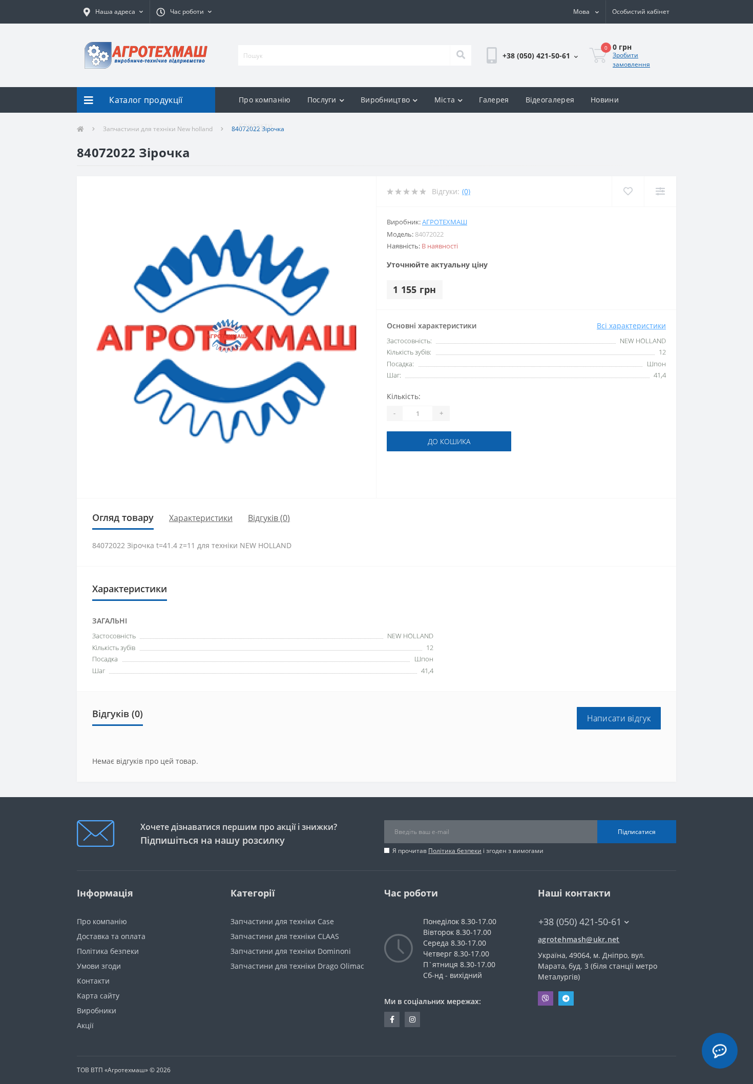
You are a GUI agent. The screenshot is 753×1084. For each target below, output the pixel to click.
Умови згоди (99, 966)
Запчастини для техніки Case (282, 921)
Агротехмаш (444, 221)
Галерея (494, 100)
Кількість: (404, 396)
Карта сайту (98, 995)
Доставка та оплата (111, 936)
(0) (466, 191)
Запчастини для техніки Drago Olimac (297, 966)
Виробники (96, 1010)
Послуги (322, 100)
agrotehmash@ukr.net (579, 939)
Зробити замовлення (631, 60)
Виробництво (385, 100)
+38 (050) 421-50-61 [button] (579, 922)
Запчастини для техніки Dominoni (291, 951)
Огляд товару (123, 517)
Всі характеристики (631, 325)
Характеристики (201, 518)
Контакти (256, 125)
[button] (113, 12)
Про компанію (265, 100)
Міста (444, 100)
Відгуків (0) (269, 518)
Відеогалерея (550, 100)
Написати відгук (619, 718)
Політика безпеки (455, 850)
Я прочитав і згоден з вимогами (467, 850)
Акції (85, 1025)
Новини (605, 100)
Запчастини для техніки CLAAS (285, 936)
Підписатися (637, 831)
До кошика (449, 441)
